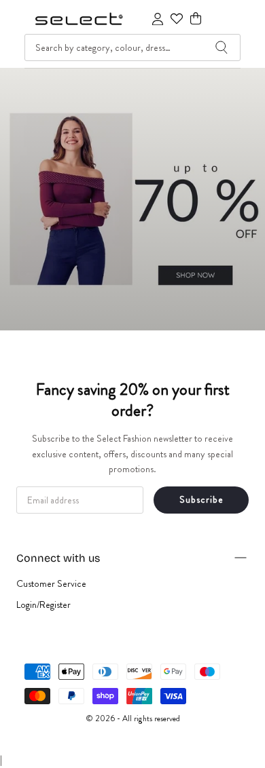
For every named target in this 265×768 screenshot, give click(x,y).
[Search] (221, 47)
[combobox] (132, 47)
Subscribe (201, 499)
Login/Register (43, 604)
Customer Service (51, 583)
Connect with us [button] (58, 558)
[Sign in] (158, 19)
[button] (196, 18)
